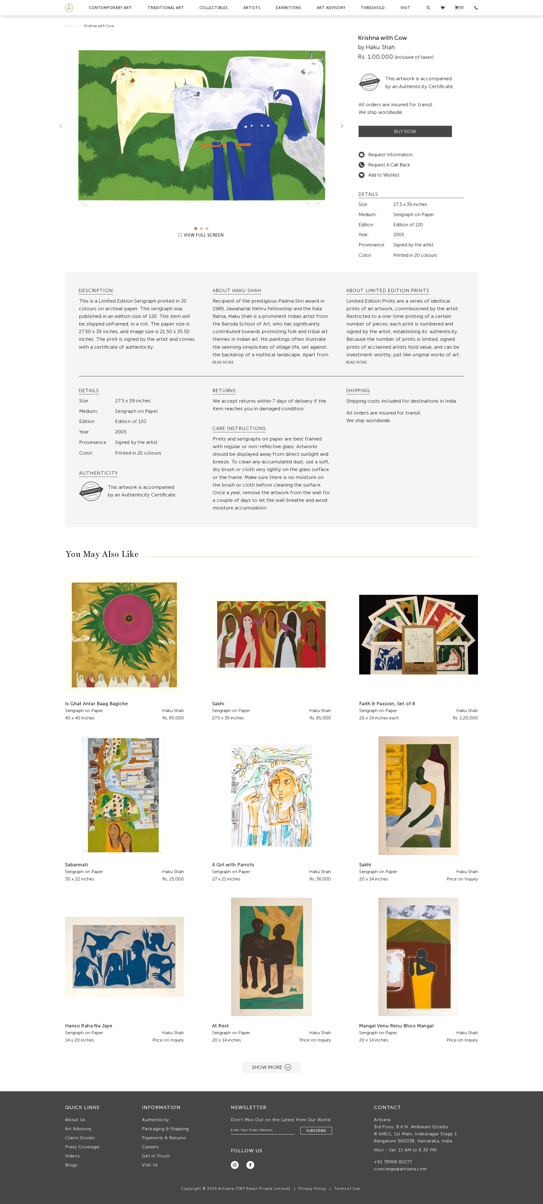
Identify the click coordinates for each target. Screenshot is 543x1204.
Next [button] (339, 125)
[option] (201, 126)
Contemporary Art (110, 8)
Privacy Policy (312, 1188)
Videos (72, 1156)
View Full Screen (203, 235)
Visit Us (150, 1165)
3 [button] (207, 228)
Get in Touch (156, 1156)
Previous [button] (63, 125)
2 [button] (201, 228)
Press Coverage (82, 1146)
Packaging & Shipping (165, 1128)
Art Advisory (331, 8)
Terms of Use (347, 1188)
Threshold (373, 8)
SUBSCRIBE (316, 1131)
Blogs (71, 1165)
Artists (252, 8)
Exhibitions (288, 8)
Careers (150, 1146)
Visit (405, 8)
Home (70, 26)
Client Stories (80, 1137)
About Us (75, 1119)
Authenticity (155, 1119)
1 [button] (195, 228)
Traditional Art (166, 8)
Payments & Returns (164, 1137)
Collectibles (213, 8)
